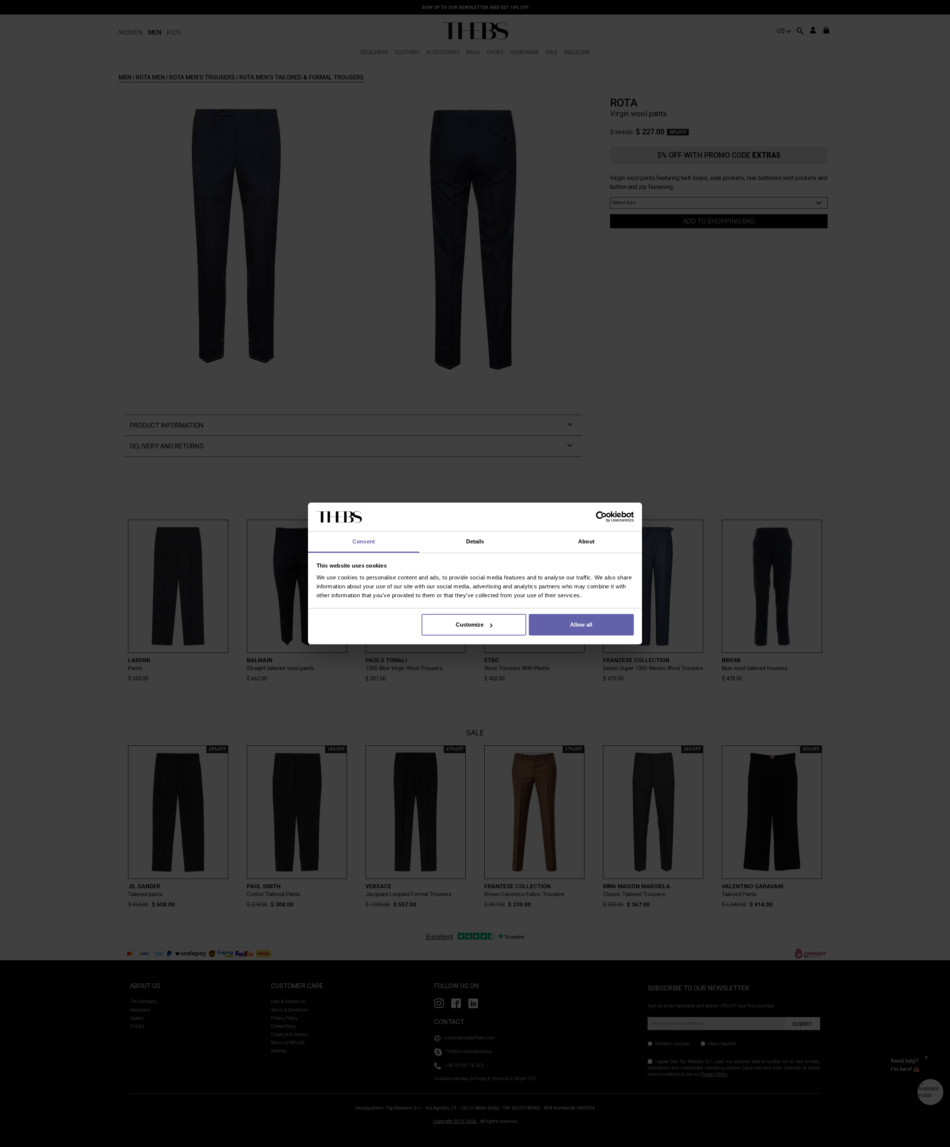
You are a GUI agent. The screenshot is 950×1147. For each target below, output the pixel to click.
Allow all (581, 624)
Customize (470, 624)
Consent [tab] (364, 541)
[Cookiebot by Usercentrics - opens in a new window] (601, 517)
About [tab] (586, 541)
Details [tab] (475, 541)
